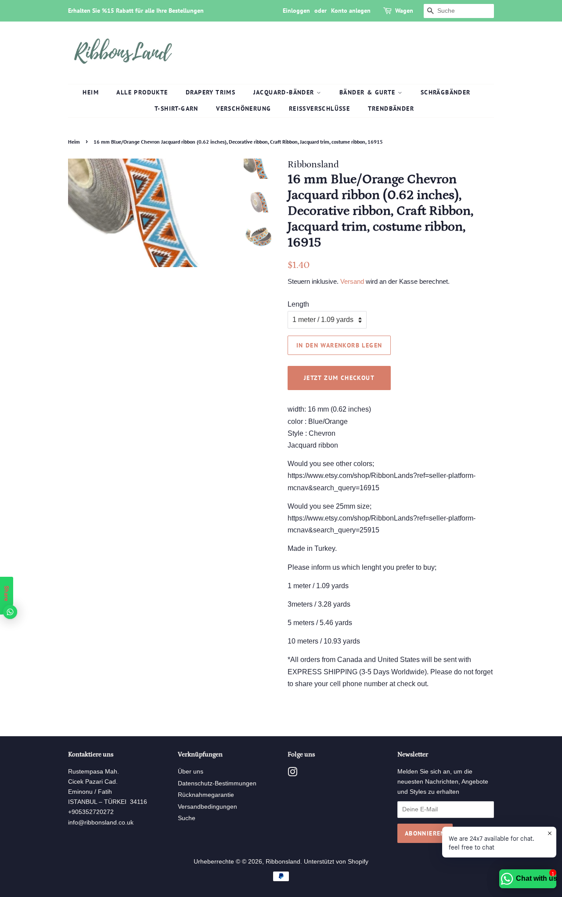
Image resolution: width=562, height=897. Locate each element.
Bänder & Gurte (368, 92)
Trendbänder (391, 108)
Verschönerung (243, 108)
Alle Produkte (142, 92)
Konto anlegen (351, 10)
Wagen (404, 10)
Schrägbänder (446, 92)
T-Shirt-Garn (176, 108)
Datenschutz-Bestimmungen (217, 783)
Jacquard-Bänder (285, 92)
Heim (91, 92)
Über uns (190, 771)
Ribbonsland (283, 861)
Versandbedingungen (207, 806)
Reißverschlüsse (319, 108)
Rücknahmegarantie (206, 795)
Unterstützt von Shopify (336, 861)
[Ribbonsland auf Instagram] (292, 773)
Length (298, 304)
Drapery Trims (210, 92)
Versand (352, 281)
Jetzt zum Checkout (339, 378)
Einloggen (296, 10)
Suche (186, 818)
